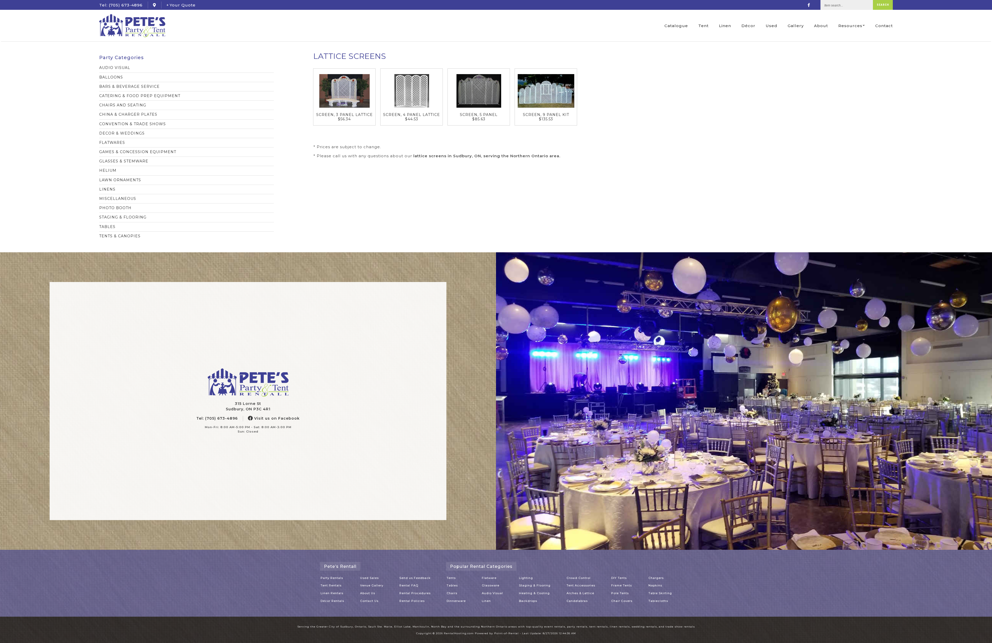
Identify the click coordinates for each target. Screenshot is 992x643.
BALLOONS (111, 77)
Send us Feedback (415, 578)
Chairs (452, 593)
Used (771, 25)
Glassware (490, 585)
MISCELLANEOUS (117, 198)
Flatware (489, 578)
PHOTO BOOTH (115, 208)
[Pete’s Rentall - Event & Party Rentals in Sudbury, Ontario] (132, 25)
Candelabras (577, 601)
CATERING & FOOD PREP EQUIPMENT (139, 95)
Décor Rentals (332, 601)
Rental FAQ (408, 585)
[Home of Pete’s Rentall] (248, 382)
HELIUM (108, 170)
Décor (748, 25)
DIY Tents (619, 578)
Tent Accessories (581, 585)
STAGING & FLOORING (122, 217)
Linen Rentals (332, 593)
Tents (451, 578)
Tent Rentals (331, 585)
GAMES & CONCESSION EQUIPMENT (137, 152)
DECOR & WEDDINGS (122, 133)
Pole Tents (620, 593)
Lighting (526, 578)
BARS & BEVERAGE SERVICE (129, 86)
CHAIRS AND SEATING (122, 105)
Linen (725, 25)
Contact (884, 25)
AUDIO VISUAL (114, 67)
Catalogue (676, 25)
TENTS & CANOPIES (120, 236)
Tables (452, 585)
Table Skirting (660, 593)
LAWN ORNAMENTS (120, 180)
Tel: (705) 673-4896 (217, 418)
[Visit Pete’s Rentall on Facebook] (809, 5)
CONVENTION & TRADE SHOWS (132, 124)
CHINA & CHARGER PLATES (128, 114)
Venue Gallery (371, 585)
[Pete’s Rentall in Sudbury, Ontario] (154, 5)
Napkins (655, 585)
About (821, 25)
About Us (367, 593)
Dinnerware (456, 601)
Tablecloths (658, 601)
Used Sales (369, 578)
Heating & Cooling (534, 593)
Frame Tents (621, 585)
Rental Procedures (415, 593)
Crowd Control (579, 578)
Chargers (656, 578)
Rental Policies (412, 601)
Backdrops (528, 601)
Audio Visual (492, 593)
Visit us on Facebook (276, 418)
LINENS (107, 189)
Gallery (796, 25)
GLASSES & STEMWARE (123, 161)
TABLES (107, 226)
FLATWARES (112, 142)
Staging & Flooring (535, 585)
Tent (703, 25)
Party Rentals (332, 578)
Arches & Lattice (580, 593)
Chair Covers (621, 601)
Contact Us (369, 601)
